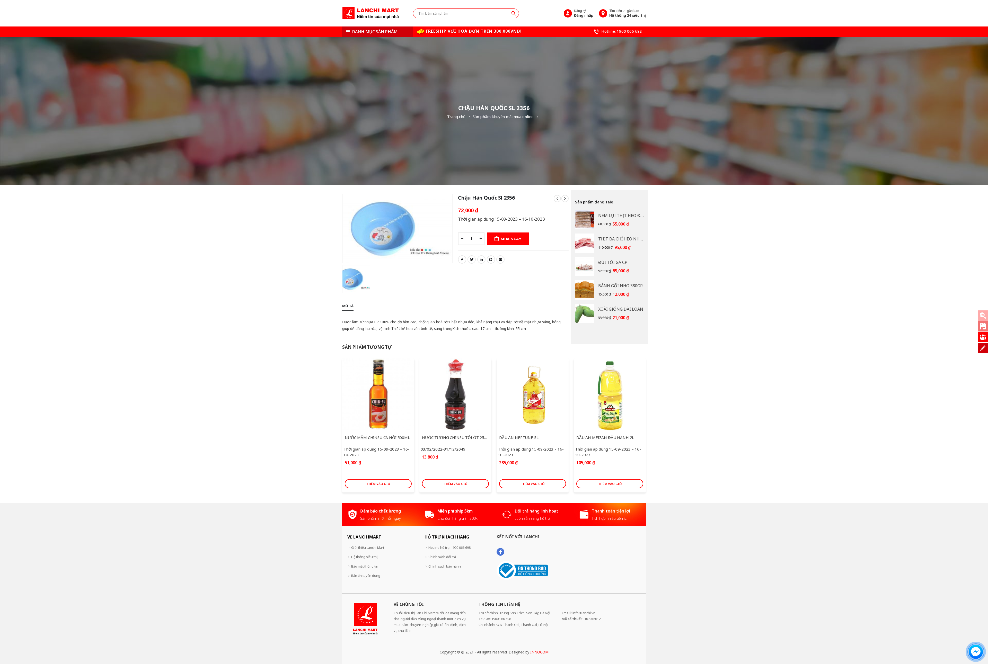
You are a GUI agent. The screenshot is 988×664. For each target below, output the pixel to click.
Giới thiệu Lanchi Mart (367, 547)
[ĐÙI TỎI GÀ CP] (584, 266)
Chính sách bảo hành (444, 566)
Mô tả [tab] (348, 305)
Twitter (471, 259)
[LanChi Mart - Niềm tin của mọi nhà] (370, 13)
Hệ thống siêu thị (364, 556)
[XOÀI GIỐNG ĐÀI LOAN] (584, 313)
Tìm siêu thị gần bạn (627, 13)
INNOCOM (539, 652)
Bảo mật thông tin (364, 566)
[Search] (513, 13)
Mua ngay (511, 238)
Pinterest (491, 259)
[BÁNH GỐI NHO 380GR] (584, 290)
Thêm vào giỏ (378, 484)
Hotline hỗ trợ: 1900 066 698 (449, 547)
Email (500, 259)
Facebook (462, 259)
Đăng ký (583, 13)
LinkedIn (481, 259)
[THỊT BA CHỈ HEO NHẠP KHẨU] (584, 243)
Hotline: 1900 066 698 (621, 31)
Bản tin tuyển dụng (365, 575)
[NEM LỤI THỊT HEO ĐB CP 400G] (584, 219)
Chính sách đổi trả (442, 556)
